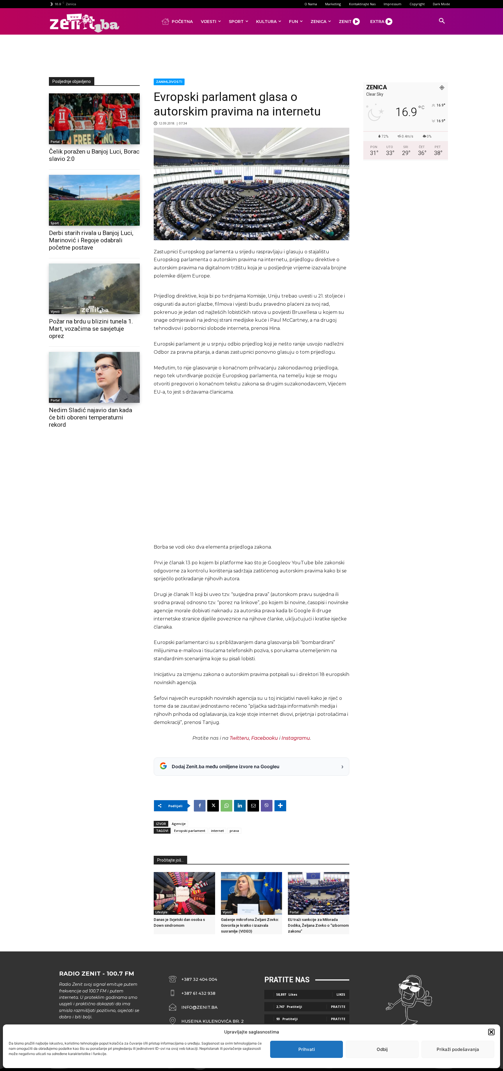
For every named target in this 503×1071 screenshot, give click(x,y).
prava (234, 830)
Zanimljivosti (169, 82)
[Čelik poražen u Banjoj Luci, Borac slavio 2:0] (94, 118)
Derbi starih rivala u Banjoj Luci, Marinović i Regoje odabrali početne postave (91, 240)
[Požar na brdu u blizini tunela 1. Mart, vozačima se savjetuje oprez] (94, 289)
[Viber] (266, 806)
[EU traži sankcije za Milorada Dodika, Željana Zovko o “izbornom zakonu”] (318, 893)
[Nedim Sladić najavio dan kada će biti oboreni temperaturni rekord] (94, 377)
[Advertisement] (251, 55)
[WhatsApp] (226, 806)
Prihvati (306, 1049)
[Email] (253, 806)
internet (217, 830)
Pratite (338, 1006)
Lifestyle (161, 912)
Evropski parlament (189, 830)
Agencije (179, 823)
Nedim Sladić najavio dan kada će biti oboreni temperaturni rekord (90, 417)
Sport (55, 223)
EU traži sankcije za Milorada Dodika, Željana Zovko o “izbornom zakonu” (318, 925)
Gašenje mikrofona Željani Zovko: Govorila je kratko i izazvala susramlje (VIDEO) (250, 925)
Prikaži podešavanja (458, 1049)
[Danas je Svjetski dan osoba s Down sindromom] (184, 893)
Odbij (382, 1049)
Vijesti (55, 311)
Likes (340, 994)
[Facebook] (200, 806)
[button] (491, 1032)
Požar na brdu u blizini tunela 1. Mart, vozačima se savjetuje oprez (91, 328)
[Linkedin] (240, 806)
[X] (213, 806)
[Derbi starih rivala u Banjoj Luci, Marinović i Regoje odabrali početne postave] (94, 200)
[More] (280, 806)
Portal (55, 142)
